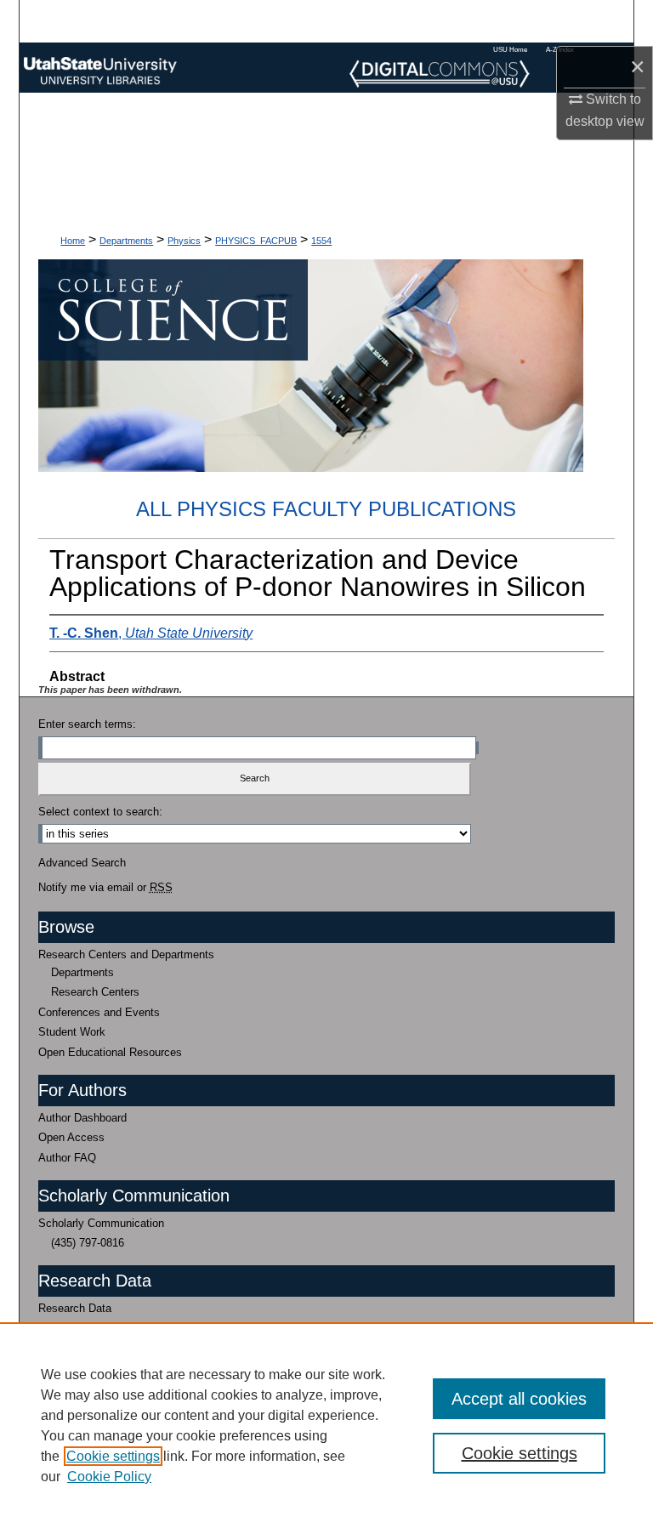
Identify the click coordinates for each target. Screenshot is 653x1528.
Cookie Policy (109, 1476)
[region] (326, 1425)
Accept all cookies (519, 1398)
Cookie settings (113, 1456)
